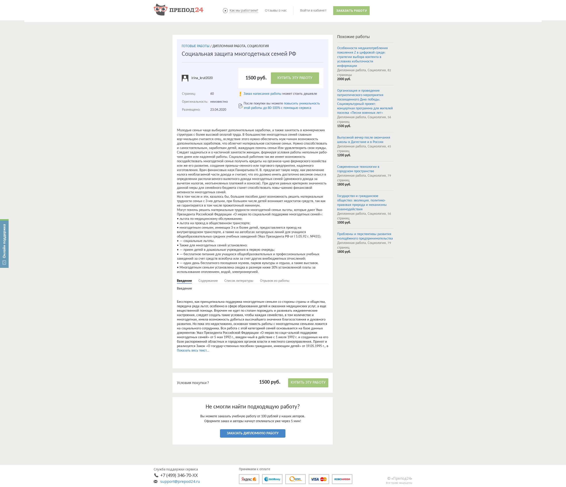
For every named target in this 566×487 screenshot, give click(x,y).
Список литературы (238, 281)
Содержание (208, 281)
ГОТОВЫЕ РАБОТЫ (195, 46)
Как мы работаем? (243, 10)
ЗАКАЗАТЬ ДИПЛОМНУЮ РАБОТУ (253, 433)
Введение (184, 281)
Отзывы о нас (276, 10)
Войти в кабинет (313, 10)
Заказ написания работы (262, 94)
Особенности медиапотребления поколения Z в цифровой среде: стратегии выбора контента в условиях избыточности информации (362, 57)
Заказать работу (351, 10)
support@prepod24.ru (180, 481)
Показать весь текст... (193, 350)
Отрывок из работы (274, 281)
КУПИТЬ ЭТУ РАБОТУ (294, 78)
